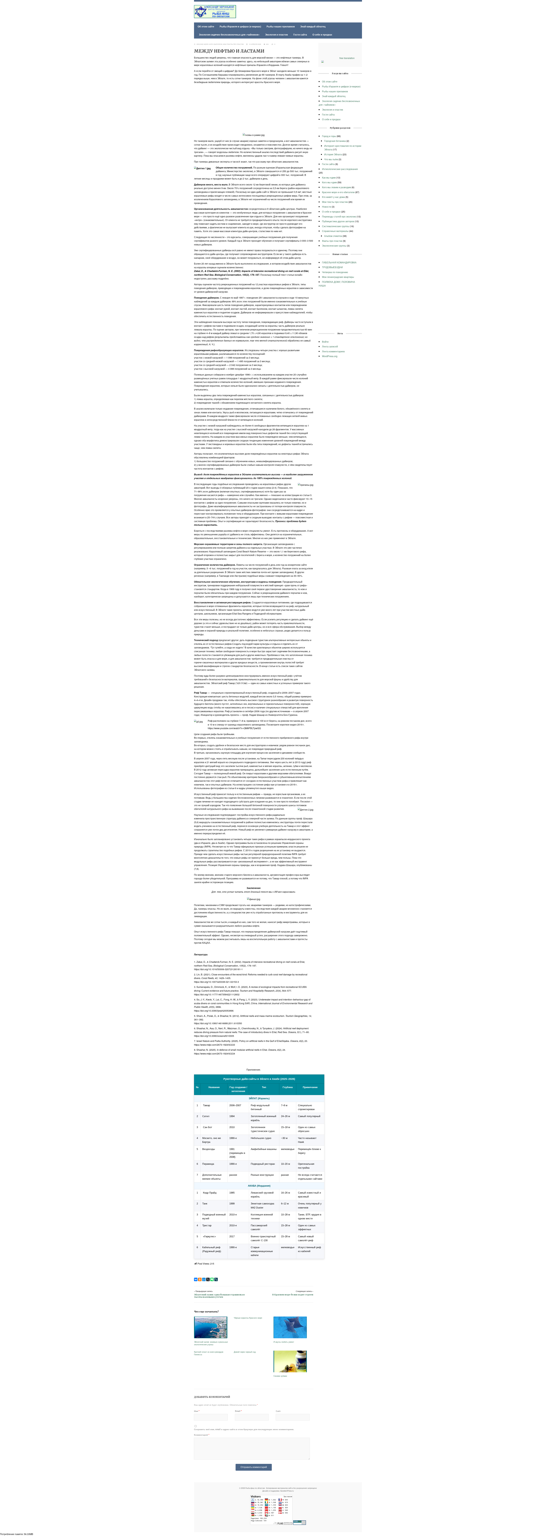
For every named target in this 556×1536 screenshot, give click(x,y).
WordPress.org (329, 356)
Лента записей (330, 346)
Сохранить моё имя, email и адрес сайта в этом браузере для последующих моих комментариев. (244, 1429)
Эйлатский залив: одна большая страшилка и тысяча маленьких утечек (219, 1295)
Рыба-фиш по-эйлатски (215, 11)
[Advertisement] (253, 108)
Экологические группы (334, 245)
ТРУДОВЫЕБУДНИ (332, 267)
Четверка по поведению (335, 272)
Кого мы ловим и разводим (336, 187)
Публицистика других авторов (338, 221)
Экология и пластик (276, 34)
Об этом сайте (206, 26)
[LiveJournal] (216, 1279)
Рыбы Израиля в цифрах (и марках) (240, 26)
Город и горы (329, 136)
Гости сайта (300, 34)
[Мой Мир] (204, 1279)
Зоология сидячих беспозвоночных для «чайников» (229, 34)
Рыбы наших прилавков (281, 26)
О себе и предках (322, 34)
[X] (208, 1279)
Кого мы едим (329, 182)
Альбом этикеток (333, 236)
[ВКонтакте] (195, 1279)
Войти (325, 341)
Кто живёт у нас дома (333, 197)
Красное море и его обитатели (209, 44)
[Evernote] (212, 1279)
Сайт (278, 1411)
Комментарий (201, 1434)
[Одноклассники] (200, 1279)
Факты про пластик (332, 241)
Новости (326, 206)
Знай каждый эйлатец (312, 26)
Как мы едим (329, 177)
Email (238, 1411)
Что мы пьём (331, 159)
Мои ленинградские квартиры (338, 277)
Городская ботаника (335, 141)
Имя (196, 1411)
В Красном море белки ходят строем (292, 1294)
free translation (347, 58)
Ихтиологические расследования (340, 169)
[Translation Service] (322, 61)
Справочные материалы (335, 231)
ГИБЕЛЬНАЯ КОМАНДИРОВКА (339, 262)
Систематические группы (335, 226)
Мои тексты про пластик (233, 44)
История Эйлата (333, 154)
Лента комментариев (333, 351)
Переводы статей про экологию (339, 216)
